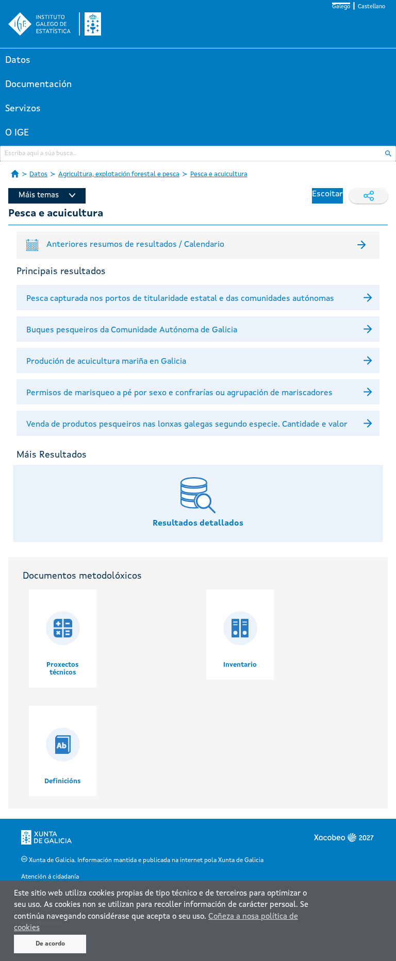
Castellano (371, 7)
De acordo (50, 944)
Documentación (38, 84)
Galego (341, 7)
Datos (17, 60)
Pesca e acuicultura (219, 174)
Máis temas (39, 195)
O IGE (17, 133)
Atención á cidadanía (50, 877)
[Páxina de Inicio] (15, 174)
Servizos (23, 108)
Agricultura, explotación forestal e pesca (118, 174)
